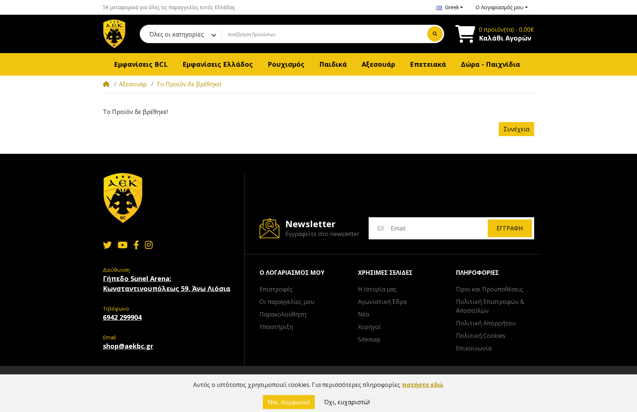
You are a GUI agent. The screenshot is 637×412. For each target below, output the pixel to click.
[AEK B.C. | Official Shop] (114, 34)
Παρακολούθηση (283, 314)
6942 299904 (122, 317)
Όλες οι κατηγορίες (176, 34)
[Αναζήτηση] (435, 34)
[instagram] (150, 245)
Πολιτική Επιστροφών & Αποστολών (490, 306)
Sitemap (369, 339)
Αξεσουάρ (133, 84)
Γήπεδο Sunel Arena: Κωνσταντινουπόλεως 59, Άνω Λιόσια (166, 283)
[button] (450, 7)
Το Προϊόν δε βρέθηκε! (188, 84)
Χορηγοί (369, 327)
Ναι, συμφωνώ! (289, 402)
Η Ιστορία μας (377, 289)
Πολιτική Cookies (480, 336)
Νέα (363, 314)
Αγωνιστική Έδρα (382, 302)
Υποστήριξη (276, 327)
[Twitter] (106, 245)
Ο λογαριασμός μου (292, 272)
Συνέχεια (516, 129)
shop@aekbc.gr (128, 346)
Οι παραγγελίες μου (287, 302)
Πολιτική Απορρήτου (486, 323)
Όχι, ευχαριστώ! (347, 402)
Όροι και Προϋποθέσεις (489, 289)
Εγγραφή (510, 228)
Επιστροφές (276, 289)
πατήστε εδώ (422, 385)
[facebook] (136, 245)
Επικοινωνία (473, 348)
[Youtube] (122, 245)
